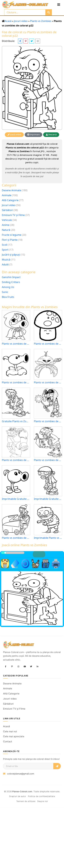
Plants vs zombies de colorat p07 (48, 343)
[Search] (48, 12)
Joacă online (15, 134)
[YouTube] (24, 666)
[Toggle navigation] (58, 4)
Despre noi (42, 801)
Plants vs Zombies (40, 21)
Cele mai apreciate (13, 736)
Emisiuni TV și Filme (13, 215)
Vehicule (7, 220)
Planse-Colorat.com (22, 791)
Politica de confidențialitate (41, 796)
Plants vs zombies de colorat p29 (16, 343)
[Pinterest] (11, 666)
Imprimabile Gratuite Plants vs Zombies (16, 498)
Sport (5, 249)
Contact (7, 741)
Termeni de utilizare (25, 801)
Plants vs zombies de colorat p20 (48, 421)
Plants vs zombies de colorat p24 (48, 382)
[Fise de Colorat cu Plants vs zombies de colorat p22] (32, 88)
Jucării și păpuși (11, 254)
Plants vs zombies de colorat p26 (16, 460)
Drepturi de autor (17, 796)
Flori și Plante (10, 239)
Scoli (4, 244)
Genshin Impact (11, 277)
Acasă (8, 21)
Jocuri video (21, 21)
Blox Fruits (8, 297)
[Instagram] (18, 666)
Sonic (5, 292)
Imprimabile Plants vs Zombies (48, 537)
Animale (6, 195)
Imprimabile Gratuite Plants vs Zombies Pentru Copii (48, 498)
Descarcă (52, 134)
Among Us (8, 287)
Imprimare (34, 134)
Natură (6, 230)
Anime (5, 225)
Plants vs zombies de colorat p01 (16, 537)
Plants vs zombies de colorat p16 (48, 460)
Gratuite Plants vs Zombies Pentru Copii (16, 421)
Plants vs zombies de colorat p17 (16, 382)
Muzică (6, 259)
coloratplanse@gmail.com (20, 773)
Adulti (5, 264)
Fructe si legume (11, 235)
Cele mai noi (10, 731)
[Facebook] (5, 666)
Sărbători (7, 210)
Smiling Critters (11, 282)
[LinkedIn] (37, 666)
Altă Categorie (10, 200)
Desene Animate (11, 190)
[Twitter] (31, 666)
